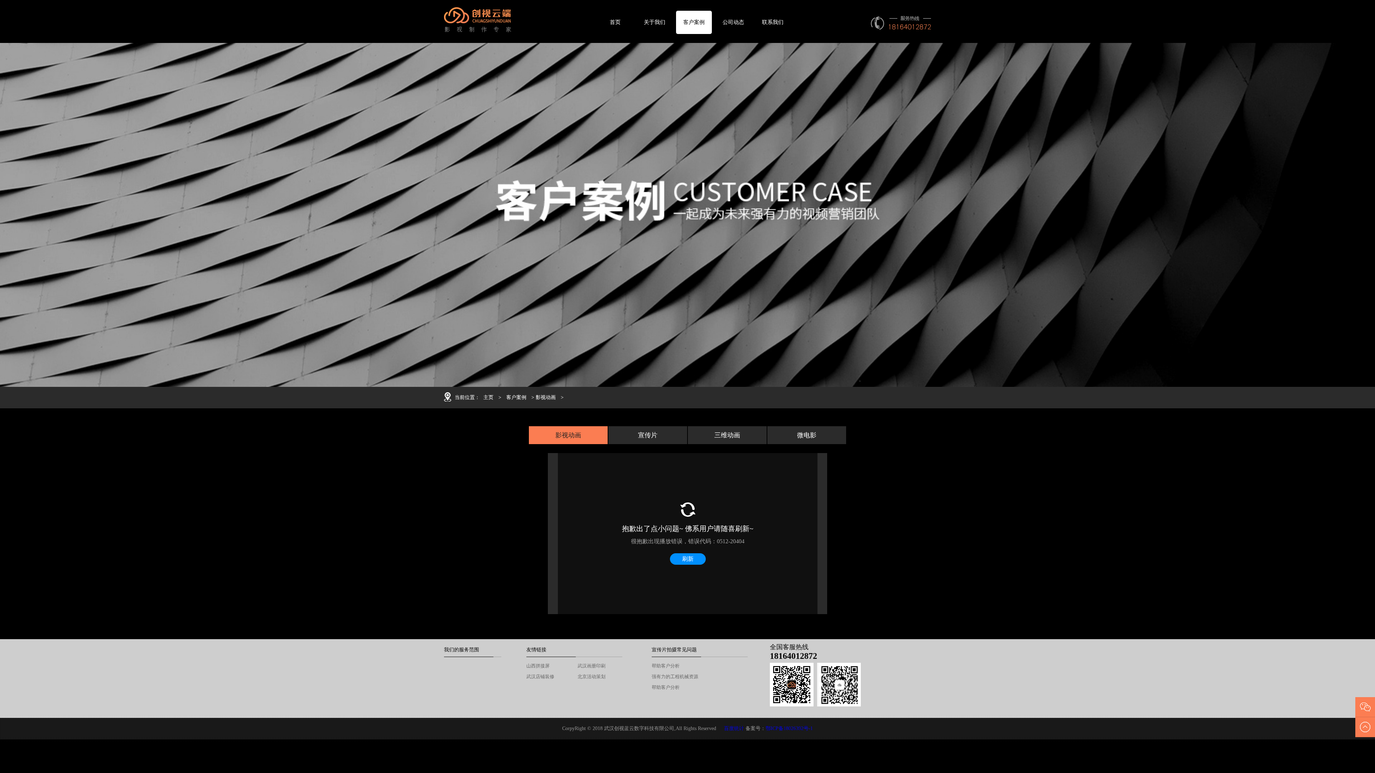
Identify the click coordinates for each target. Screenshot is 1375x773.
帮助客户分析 (666, 666)
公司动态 (733, 22)
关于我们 (654, 22)
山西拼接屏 (538, 666)
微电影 (806, 435)
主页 (488, 397)
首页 (615, 22)
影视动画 (546, 397)
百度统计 (734, 728)
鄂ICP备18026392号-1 (789, 728)
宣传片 (647, 435)
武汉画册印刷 (592, 666)
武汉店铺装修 (540, 676)
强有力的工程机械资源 (675, 676)
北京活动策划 (592, 676)
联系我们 (772, 22)
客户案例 (694, 22)
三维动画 (727, 435)
